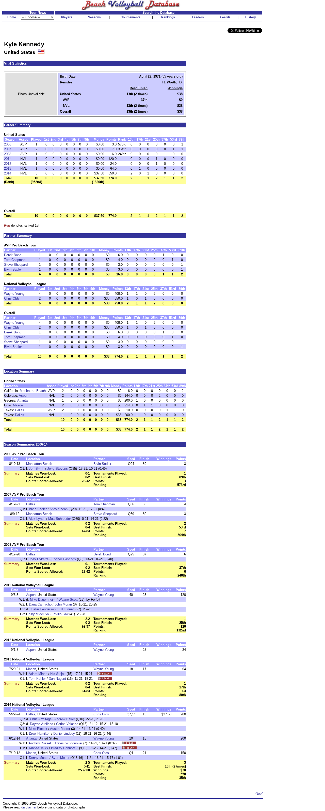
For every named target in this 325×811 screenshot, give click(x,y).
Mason (18, 405)
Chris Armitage (41, 719)
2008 (7, 154)
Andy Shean (59, 509)
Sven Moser (60, 758)
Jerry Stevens (57, 468)
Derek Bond (12, 255)
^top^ (259, 793)
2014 (7, 173)
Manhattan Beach (33, 391)
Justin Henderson (43, 609)
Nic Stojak (58, 674)
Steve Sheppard (16, 265)
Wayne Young (14, 294)
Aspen (23, 395)
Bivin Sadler (13, 269)
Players (66, 17)
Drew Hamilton (39, 733)
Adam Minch (38, 674)
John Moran (63, 604)
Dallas (19, 410)
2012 (7, 164)
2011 (7, 159)
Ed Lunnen (66, 609)
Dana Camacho (40, 604)
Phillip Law (60, 614)
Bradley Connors (63, 748)
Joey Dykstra (38, 559)
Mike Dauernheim (43, 599)
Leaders (198, 17)
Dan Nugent (57, 679)
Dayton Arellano (41, 724)
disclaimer (28, 807)
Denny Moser (38, 758)
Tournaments (130, 17)
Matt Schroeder (59, 519)
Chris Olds (12, 298)
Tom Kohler (37, 679)
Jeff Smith (36, 468)
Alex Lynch (37, 519)
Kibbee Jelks (38, 748)
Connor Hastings (64, 559)
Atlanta (22, 400)
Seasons (94, 17)
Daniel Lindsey (64, 733)
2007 (7, 149)
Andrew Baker (64, 719)
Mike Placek (38, 729)
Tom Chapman (14, 260)
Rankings (168, 17)
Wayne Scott (68, 599)
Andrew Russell (40, 743)
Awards (225, 17)
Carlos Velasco (67, 724)
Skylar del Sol (39, 614)
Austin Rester (60, 729)
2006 (7, 144)
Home (11, 17)
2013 (7, 168)
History (250, 17)
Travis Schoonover (68, 743)
